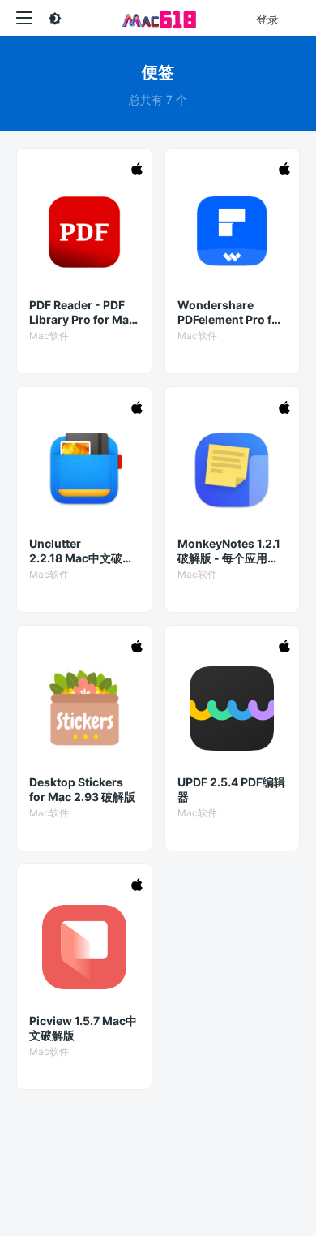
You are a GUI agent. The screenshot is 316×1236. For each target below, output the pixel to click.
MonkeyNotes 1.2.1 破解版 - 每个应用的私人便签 (228, 551)
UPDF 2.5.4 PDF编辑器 (231, 789)
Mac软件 (49, 335)
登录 (267, 19)
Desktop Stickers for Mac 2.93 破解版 (82, 789)
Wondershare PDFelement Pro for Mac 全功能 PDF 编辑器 (232, 312)
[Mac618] (157, 18)
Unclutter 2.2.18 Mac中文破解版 (81, 551)
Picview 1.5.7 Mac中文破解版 (83, 1028)
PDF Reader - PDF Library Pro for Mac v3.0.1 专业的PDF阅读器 (82, 312)
